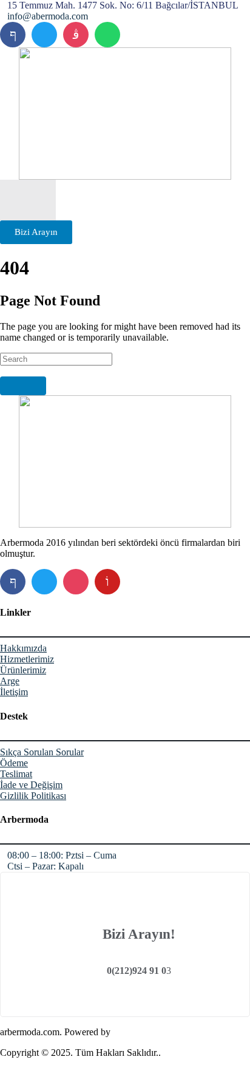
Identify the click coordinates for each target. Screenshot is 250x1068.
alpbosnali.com (142, 1032)
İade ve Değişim (31, 785)
